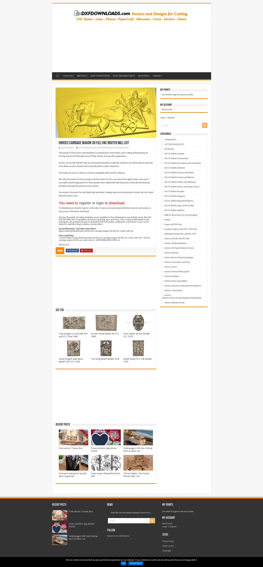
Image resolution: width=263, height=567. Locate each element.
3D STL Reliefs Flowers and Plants (179, 172)
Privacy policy (136, 563)
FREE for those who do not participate (181, 215)
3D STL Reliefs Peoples (174, 191)
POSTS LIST (68, 76)
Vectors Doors (171, 267)
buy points (63, 211)
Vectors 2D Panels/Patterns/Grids (179, 248)
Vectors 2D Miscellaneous (176, 243)
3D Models (169, 149)
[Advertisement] (131, 45)
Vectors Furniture (172, 276)
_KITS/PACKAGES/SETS (174, 144)
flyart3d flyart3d (67, 148)
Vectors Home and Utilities (176, 281)
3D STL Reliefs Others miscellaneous (180, 182)
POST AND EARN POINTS (124, 76)
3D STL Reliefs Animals (87, 148)
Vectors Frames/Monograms (177, 271)
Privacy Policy (168, 541)
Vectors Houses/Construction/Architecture (183, 286)
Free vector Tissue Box (71, 448)
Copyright (166, 551)
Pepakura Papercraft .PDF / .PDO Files (181, 229)
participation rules (70, 196)
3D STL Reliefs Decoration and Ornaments (183, 163)
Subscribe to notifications (118, 536)
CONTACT (157, 76)
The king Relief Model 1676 (105, 359)
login (103, 208)
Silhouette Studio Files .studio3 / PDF (180, 234)
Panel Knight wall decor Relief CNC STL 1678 (71, 360)
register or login (91, 203)
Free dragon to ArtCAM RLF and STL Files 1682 (73, 335)
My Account (167, 109)
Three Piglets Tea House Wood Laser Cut (136, 475)
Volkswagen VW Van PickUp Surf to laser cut (137, 449)
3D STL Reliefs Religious (175, 196)
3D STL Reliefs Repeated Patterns (179, 201)
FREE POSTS (82, 76)
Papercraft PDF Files (173, 224)
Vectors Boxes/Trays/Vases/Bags (179, 257)
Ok (123, 563)
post (108, 208)
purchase (88, 186)
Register (171, 118)
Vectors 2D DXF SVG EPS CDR (177, 238)
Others (167, 220)
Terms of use (168, 546)
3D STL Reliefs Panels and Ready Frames (113, 148)
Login (162, 118)
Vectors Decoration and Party (177, 262)
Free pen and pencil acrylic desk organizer (73, 475)
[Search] (204, 125)
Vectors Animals (171, 253)
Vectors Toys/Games (173, 290)
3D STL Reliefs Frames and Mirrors (180, 177)
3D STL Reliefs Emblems (175, 168)
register (85, 208)
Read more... (145, 512)
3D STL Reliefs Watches (175, 210)
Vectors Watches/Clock (174, 302)
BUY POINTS (143, 76)
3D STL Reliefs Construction (176, 158)
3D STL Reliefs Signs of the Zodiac (179, 205)
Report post (64, 244)
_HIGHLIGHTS (170, 139)
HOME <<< (57, 75)
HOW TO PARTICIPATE (100, 76)
